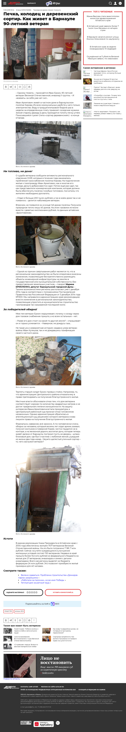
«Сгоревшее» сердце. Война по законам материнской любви (26, 645)
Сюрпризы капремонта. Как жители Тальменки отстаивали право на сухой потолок (65, 639)
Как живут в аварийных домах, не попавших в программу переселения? (65, 631)
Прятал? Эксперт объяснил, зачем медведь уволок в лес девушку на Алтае (107, 89)
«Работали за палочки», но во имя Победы (42, 580)
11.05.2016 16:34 (8, 10)
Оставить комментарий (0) (63, 592)
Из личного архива (10, 81)
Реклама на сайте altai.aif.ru (52, 687)
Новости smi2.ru (11, 679)
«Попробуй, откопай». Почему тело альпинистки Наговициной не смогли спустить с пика (107, 97)
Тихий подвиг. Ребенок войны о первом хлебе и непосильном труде (26, 631)
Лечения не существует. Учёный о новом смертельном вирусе (106, 104)
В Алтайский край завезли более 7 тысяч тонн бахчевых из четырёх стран (103, 28)
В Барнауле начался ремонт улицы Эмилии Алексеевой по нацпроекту (103, 38)
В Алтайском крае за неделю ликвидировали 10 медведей (103, 48)
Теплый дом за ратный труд (35, 583)
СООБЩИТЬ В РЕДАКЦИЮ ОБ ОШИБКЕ (92, 690)
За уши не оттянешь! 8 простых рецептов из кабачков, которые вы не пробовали (108, 81)
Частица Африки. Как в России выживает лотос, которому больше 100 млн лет (107, 73)
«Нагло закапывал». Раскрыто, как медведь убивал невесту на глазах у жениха (107, 113)
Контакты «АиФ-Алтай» (29, 687)
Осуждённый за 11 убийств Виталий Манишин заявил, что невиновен (103, 58)
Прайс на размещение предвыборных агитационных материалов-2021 (48, 690)
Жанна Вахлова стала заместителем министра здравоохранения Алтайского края (103, 18)
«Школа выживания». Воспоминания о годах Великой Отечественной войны (26, 639)
